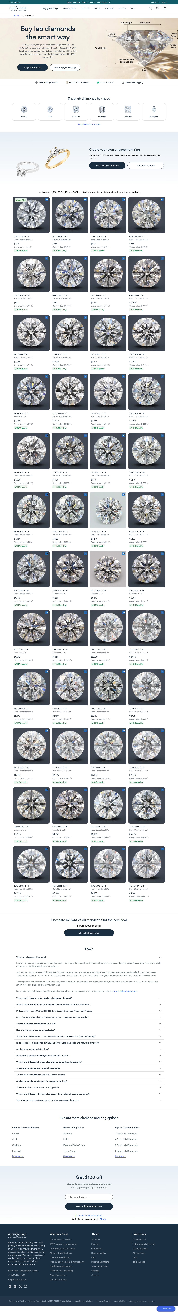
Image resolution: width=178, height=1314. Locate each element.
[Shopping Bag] (165, 8)
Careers (95, 1275)
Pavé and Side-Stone (74, 1145)
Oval (14, 1139)
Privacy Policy (65, 1301)
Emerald (16, 1151)
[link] (14, 2)
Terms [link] (103, 1219)
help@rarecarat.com (17, 1279)
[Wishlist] (158, 8)
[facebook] (9, 1286)
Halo (65, 1139)
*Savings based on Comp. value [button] (142, 1301)
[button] (89, 957)
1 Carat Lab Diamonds (126, 1133)
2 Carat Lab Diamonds (126, 1139)
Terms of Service (103, 1301)
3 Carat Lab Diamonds (126, 1145)
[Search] (150, 8)
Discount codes (98, 1253)
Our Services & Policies (60, 1239)
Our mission (97, 1248)
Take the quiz (139, 1261)
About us (95, 1239)
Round (15, 1133)
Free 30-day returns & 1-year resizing (67, 1261)
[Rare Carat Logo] (18, 9)
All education (139, 1253)
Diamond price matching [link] (61, 1270)
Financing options (58, 1275)
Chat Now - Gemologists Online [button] (23, 1270)
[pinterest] (15, 1286)
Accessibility (119, 1301)
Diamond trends (140, 1248)
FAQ (93, 1257)
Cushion (16, 1145)
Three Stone (69, 1151)
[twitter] (20, 1286)
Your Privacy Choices (84, 1301)
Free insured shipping (60, 1257)
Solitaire (67, 1133)
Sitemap (95, 1270)
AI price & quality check (61, 1253)
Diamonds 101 (139, 1239)
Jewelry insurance (58, 1279)
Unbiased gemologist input (62, 1248)
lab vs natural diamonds (125, 991)
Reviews (95, 1244)
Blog (135, 1257)
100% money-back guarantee (63, 1244)
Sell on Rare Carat (99, 1266)
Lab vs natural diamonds (144, 1244)
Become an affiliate (100, 1261)
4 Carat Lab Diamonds (126, 1151)
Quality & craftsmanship (61, 1266)
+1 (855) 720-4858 (16, 1275)
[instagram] (25, 1286)
